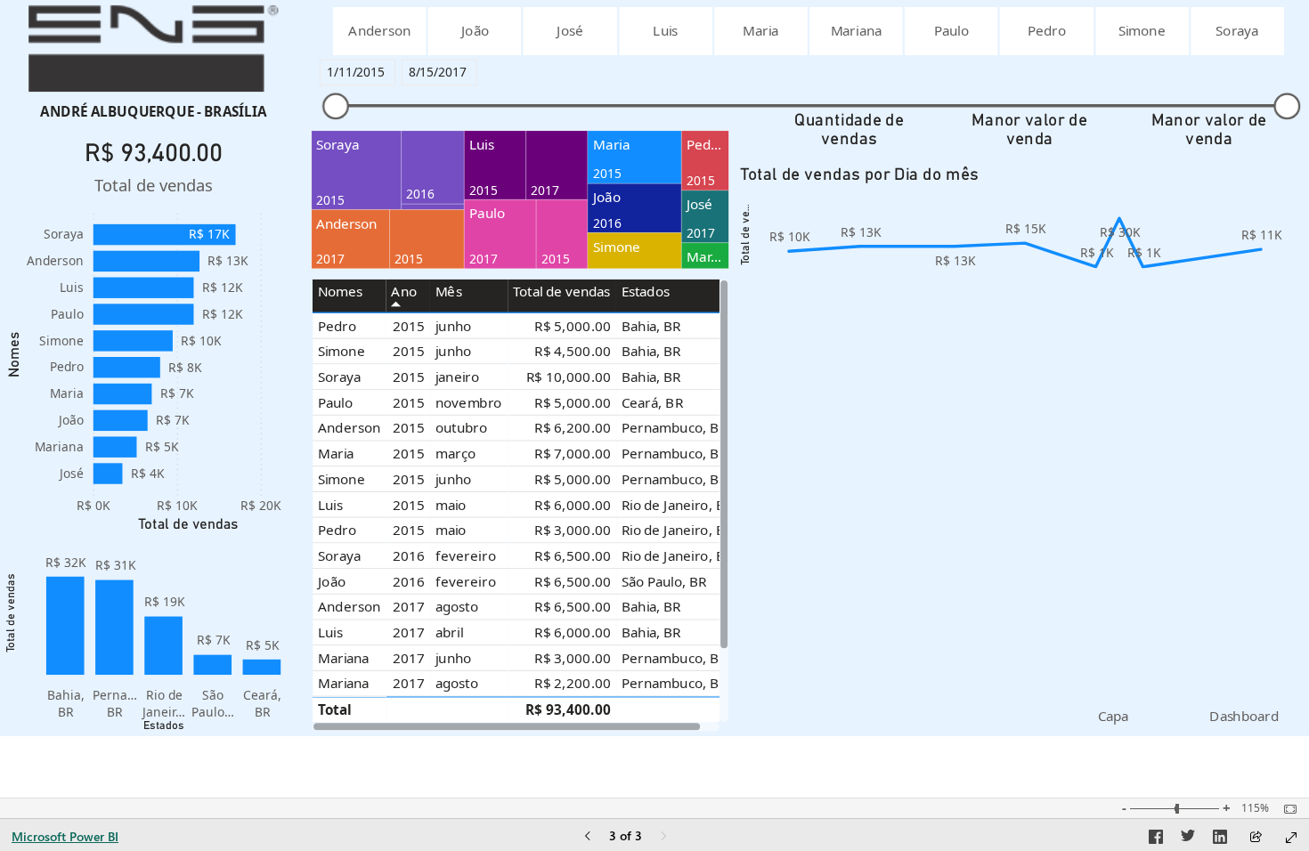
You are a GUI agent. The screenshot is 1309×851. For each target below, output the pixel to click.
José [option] (72, 473)
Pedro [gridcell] (337, 325)
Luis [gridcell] (330, 504)
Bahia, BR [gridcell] (651, 325)
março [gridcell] (455, 453)
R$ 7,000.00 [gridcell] (572, 453)
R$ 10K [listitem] (177, 505)
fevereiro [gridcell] (465, 555)
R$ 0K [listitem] (93, 505)
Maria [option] (67, 393)
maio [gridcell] (450, 504)
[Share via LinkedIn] (1220, 839)
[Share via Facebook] (1156, 839)
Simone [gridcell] (341, 351)
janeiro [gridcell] (457, 377)
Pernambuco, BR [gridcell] (674, 427)
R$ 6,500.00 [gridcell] (572, 555)
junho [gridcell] (453, 325)
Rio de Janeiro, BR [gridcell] (677, 504)
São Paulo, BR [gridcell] (664, 580)
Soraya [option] (64, 233)
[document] (153, 111)
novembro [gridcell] (468, 402)
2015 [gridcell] (408, 325)
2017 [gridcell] (408, 606)
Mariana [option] (59, 446)
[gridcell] (408, 709)
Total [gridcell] (335, 710)
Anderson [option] (55, 260)
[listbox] (807, 31)
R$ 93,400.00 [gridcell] (568, 710)
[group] (153, 111)
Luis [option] (72, 287)
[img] (153, 48)
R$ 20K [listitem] (260, 505)
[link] (1113, 715)
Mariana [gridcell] (343, 657)
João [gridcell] (332, 580)
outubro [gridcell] (461, 427)
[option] (380, 31)
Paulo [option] (67, 313)
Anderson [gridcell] (349, 427)
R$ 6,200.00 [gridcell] (572, 427)
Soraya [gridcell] (339, 377)
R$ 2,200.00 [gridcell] (572, 683)
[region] (654, 368)
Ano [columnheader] (404, 291)
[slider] (335, 106)
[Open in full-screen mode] (1291, 837)
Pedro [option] (67, 366)
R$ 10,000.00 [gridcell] (568, 377)
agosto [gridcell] (456, 606)
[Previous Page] (587, 837)
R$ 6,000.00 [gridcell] (572, 504)
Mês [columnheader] (448, 291)
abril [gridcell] (449, 632)
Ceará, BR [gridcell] (652, 402)
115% (1255, 808)
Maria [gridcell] (336, 453)
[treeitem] (357, 170)
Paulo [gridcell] (335, 402)
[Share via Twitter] (1188, 839)
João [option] (71, 419)
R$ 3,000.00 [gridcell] (572, 530)
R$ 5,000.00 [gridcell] (572, 325)
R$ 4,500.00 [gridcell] (572, 351)
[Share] (1255, 838)
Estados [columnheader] (646, 291)
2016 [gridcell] (408, 555)
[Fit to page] (1286, 809)
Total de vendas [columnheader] (561, 291)
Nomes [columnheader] (340, 291)
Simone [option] (61, 340)
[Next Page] (663, 837)
